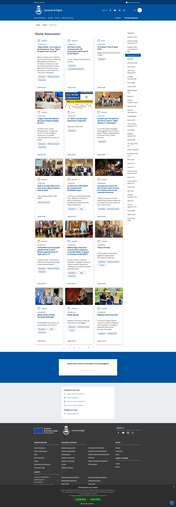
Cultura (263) (131, 86)
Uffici (35, 454)
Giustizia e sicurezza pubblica (97, 451)
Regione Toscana (39, 2)
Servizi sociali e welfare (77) (132, 182)
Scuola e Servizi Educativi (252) (132, 172)
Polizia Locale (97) (132, 150)
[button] (88, 504)
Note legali (91, 484)
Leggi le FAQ (65, 484)
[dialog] (88, 496)
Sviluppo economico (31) (132, 196)
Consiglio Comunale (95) (131, 78)
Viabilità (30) (131, 214)
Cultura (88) (131, 83)
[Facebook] (109, 10)
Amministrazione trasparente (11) (132, 42)
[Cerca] (140, 10)
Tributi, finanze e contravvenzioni (98, 454)
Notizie (103, 41)
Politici (36, 461)
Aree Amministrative (40, 451)
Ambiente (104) (132, 37)
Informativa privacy (94, 480)
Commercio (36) (132, 63)
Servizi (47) (130, 177)
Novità (45, 25)
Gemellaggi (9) (131, 116)
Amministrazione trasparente (97, 477)
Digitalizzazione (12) (132, 91)
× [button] (174, 486)
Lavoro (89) (130, 130)
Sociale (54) (130, 187)
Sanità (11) (130, 167)
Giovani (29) (131, 120)
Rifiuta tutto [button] (95, 499)
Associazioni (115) (133, 55)
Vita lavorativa (65, 454)
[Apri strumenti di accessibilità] (172, 503)
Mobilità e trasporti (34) (131, 135)
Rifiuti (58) (130, 159)
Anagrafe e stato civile (68, 448)
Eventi (117, 467)
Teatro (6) (130, 201)
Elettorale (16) (131, 106)
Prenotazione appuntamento (70, 477)
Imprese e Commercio (68, 458)
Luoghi (117, 463)
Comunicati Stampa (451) (131, 71)
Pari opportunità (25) (132, 145)
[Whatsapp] (123, 10)
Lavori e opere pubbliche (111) (132, 125)
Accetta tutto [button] (81, 499)
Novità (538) (131, 140)
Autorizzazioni (92, 464)
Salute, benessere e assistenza (97, 461)
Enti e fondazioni (39, 458)
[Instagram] (119, 10)
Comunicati (44, 41)
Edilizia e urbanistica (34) (132, 101)
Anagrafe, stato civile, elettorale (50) (132, 49)
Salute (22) (130, 163)
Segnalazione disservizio (68, 480)
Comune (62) (131, 67)
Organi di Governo (39, 448)
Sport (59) (130, 191)
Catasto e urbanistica (67, 461)
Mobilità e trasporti (67, 467)
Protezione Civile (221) (132, 154)
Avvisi (117, 454)
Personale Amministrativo (42, 464)
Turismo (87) (131, 211)
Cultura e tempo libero (68, 451)
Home (38, 25)
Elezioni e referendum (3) (132, 111)
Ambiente (91, 457)
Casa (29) (130, 59)
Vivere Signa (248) (131, 219)
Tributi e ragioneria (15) (131, 205)
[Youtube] (114, 10)
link (106, 495)
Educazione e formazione (96, 448)
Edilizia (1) (130, 96)
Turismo (63, 464)
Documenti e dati (39, 467)
